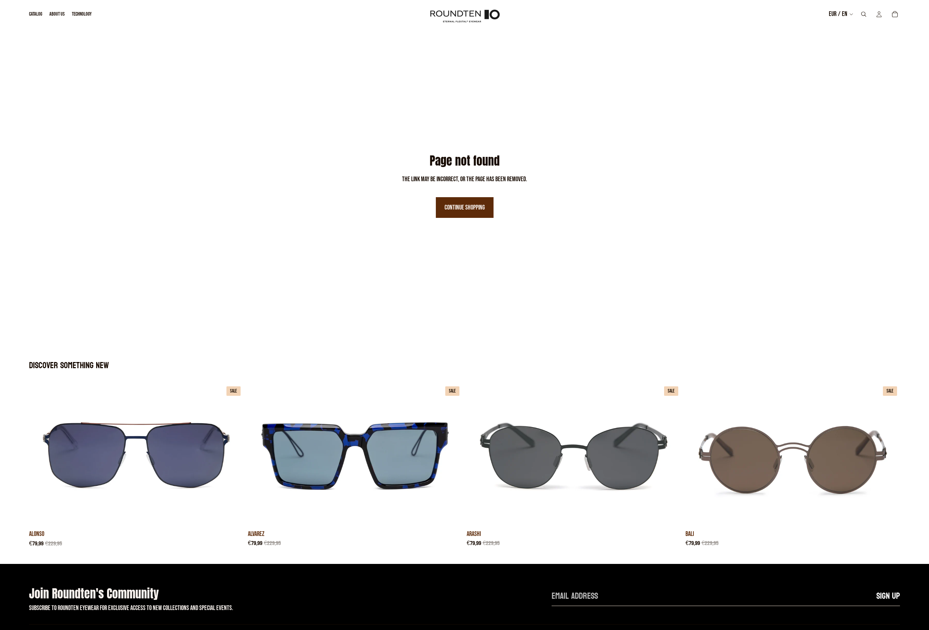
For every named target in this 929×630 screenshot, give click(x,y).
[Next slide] (232, 455)
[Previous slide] (40, 455)
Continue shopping (465, 207)
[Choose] (232, 515)
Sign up (888, 596)
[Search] (864, 14)
